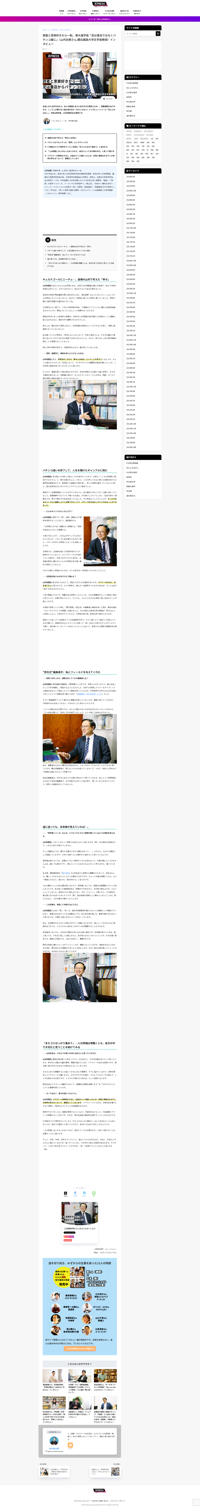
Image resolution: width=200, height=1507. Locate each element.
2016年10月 (131, 265)
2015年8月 (130, 298)
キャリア (128, 131)
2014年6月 (130, 363)
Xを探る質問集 (132, 83)
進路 (127, 161)
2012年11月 (131, 428)
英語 (133, 157)
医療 (153, 142)
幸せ (115, 1253)
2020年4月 (130, 200)
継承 (147, 154)
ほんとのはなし (111, 1249)
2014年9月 (130, 349)
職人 (152, 154)
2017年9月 (130, 232)
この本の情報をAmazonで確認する (80, 1348)
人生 (152, 139)
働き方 (136, 142)
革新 (133, 161)
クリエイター (138, 131)
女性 (143, 146)
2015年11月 (131, 293)
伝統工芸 (128, 142)
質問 (138, 157)
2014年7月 (130, 358)
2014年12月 (131, 335)
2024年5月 (130, 176)
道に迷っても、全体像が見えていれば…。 (63, 259)
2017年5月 (130, 251)
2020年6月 (130, 195)
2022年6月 (130, 181)
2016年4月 (130, 279)
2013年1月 (130, 419)
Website (70, 1448)
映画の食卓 (130, 106)
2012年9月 (130, 438)
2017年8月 (130, 237)
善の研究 (65, 873)
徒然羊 (129, 97)
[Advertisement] (80, 215)
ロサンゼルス (144, 139)
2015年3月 (130, 321)
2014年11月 (131, 340)
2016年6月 (130, 274)
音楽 (138, 161)
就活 (153, 146)
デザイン (128, 135)
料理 (143, 150)
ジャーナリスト (148, 131)
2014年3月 (130, 372)
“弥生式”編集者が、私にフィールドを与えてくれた (66, 254)
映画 (152, 150)
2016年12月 (131, 260)
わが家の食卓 (131, 92)
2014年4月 (130, 368)
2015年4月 (130, 316)
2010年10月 (131, 447)
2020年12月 (131, 190)
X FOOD (83, 12)
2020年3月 (130, 204)
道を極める (130, 115)
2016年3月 (130, 284)
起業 (143, 157)
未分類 (129, 111)
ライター (128, 139)
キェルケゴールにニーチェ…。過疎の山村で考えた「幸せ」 (69, 246)
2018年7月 (130, 214)
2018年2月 (130, 223)
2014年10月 (131, 344)
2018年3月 (130, 218)
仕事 (157, 139)
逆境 (153, 157)
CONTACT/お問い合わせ (100, 1501)
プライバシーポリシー (118, 1501)
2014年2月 (130, 377)
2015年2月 (130, 326)
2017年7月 (130, 242)
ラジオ (136, 139)
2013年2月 (130, 414)
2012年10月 (131, 433)
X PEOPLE (71, 12)
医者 (127, 146)
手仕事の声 (130, 101)
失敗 (138, 146)
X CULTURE (109, 12)
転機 (148, 157)
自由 (157, 154)
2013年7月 (130, 400)
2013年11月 (131, 386)
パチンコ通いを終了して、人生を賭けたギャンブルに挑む (68, 250)
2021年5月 (130, 186)
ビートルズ (150, 135)
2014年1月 (130, 382)
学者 (109, 1253)
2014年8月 (130, 354)
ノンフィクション (139, 135)
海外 (131, 154)
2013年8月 (130, 396)
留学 (142, 154)
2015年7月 (130, 302)
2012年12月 (131, 424)
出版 (148, 142)
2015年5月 (130, 312)
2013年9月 (130, 391)
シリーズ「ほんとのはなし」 (100, 19)
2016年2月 (130, 288)
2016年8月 (130, 270)
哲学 (102, 1253)
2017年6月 (130, 246)
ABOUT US (124, 12)
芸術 (127, 157)
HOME (61, 12)
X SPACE (95, 12)
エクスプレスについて (82, 1501)
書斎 (157, 150)
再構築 (142, 142)
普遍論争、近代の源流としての (89, 694)
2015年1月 (130, 330)
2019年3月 (130, 209)
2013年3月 (130, 410)
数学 (138, 150)
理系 (136, 154)
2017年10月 (131, 228)
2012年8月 (130, 442)
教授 (127, 150)
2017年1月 (130, 256)
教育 (133, 150)
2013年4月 (130, 405)
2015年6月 (130, 307)
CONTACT (137, 12)
